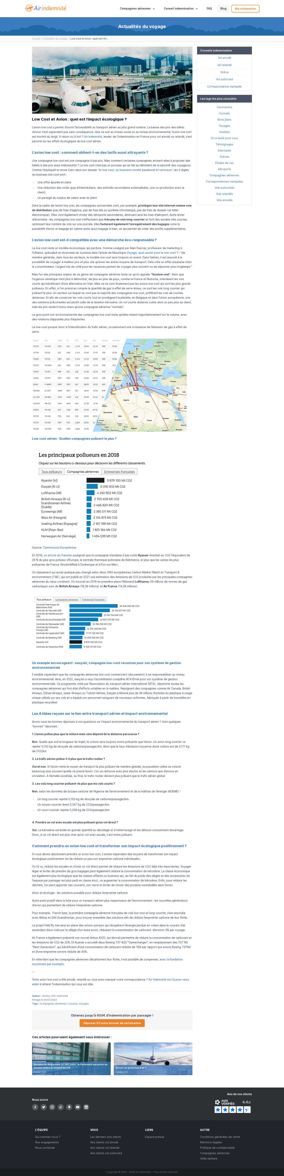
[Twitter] (44, 1107)
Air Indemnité (93, 136)
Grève (224, 72)
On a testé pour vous (224, 138)
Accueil (36, 38)
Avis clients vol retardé (104, 1147)
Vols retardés (224, 193)
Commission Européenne (59, 547)
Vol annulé (224, 57)
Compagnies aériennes (53, 1003)
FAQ (209, 8)
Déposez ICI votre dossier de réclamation (112, 1023)
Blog (223, 8)
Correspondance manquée (224, 86)
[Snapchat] (69, 1107)
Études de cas (224, 163)
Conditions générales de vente (220, 1136)
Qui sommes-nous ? (47, 1136)
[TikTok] (61, 1107)
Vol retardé (224, 65)
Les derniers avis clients (105, 1136)
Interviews (224, 150)
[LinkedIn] (86, 1107)
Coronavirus (224, 107)
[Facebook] (35, 1107)
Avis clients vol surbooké (106, 1153)
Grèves (224, 156)
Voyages (84, 1003)
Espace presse (154, 1136)
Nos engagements (47, 1142)
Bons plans (224, 119)
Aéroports (224, 169)
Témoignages (224, 144)
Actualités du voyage (55, 38)
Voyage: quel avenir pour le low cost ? (152, 252)
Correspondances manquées (224, 181)
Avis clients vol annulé (104, 1142)
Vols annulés (224, 200)
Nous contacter (45, 1147)
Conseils (73, 1003)
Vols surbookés (224, 187)
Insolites (224, 132)
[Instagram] (52, 1107)
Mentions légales (211, 1142)
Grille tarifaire (208, 1158)
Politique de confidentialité (217, 1147)
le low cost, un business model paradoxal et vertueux (135, 169)
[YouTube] (78, 1107)
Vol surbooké (224, 79)
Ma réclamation (245, 8)
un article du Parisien (58, 555)
